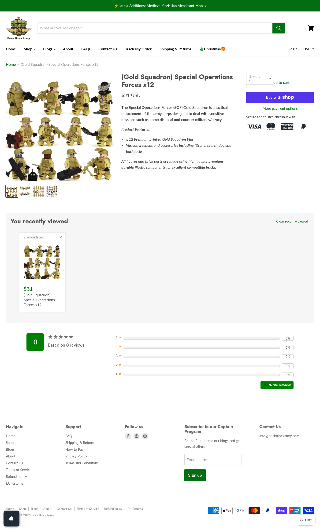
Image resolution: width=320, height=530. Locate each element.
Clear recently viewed (292, 221)
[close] (60, 237)
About (68, 49)
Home (11, 49)
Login (293, 49)
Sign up (195, 475)
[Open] (11, 518)
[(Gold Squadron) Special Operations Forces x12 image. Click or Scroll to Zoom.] (60, 127)
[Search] (278, 28)
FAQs (85, 49)
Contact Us (107, 49)
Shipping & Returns (175, 49)
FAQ (68, 436)
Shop (28, 49)
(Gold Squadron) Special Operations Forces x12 (39, 299)
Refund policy (16, 476)
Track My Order (138, 49)
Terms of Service (18, 470)
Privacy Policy (76, 456)
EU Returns (14, 483)
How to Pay (74, 449)
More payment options (280, 108)
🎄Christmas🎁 (212, 49)
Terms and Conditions (82, 463)
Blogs (48, 49)
